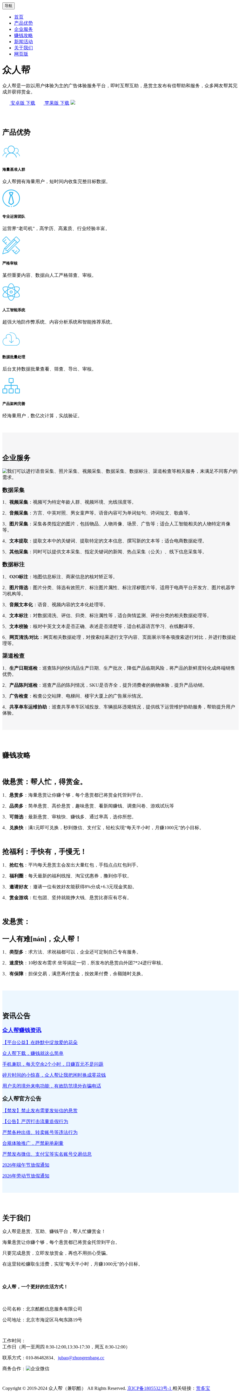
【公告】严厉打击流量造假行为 (35, 1121)
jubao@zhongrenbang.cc (81, 1357)
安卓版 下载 (22, 102)
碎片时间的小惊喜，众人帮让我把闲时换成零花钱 (54, 1075)
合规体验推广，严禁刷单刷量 (32, 1143)
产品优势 (23, 23)
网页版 (21, 53)
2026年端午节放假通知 (25, 1164)
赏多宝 (203, 1388)
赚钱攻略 (23, 35)
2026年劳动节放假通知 (25, 1175)
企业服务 (23, 29)
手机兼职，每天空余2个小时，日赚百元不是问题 (52, 1064)
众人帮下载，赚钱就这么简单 (32, 1053)
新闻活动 (23, 41)
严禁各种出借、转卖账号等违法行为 (40, 1132)
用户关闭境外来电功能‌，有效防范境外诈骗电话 (51, 1085)
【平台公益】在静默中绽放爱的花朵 (40, 1042)
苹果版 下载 (56, 102)
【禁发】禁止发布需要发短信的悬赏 (40, 1110)
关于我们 (23, 47)
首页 (19, 16)
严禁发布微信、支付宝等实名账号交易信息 (47, 1154)
